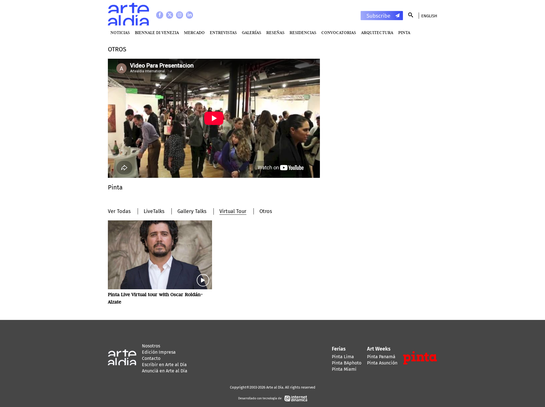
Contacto (151, 358)
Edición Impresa (159, 352)
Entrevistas (223, 32)
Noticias (120, 32)
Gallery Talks (191, 211)
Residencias (303, 32)
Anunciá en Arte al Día (164, 371)
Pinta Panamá (381, 356)
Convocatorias (338, 32)
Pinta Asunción (382, 363)
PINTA (404, 32)
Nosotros (151, 346)
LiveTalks (154, 211)
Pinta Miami (344, 369)
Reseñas (275, 32)
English (429, 15)
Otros (265, 211)
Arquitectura (377, 32)
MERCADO (194, 32)
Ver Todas (119, 211)
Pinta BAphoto (346, 363)
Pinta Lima (343, 356)
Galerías (251, 32)
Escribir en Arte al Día (164, 364)
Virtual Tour (232, 211)
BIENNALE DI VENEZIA (157, 32)
